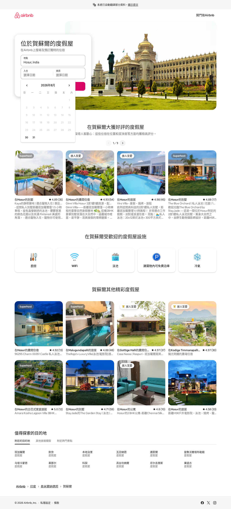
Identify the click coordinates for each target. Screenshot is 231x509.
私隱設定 (45, 502)
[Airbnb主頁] (24, 15)
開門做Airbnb (205, 15)
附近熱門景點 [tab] (64, 440)
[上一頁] (109, 143)
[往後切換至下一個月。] (69, 85)
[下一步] (122, 143)
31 (34, 137)
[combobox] (53, 62)
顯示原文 (133, 4)
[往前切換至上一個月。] (27, 85)
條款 (56, 502)
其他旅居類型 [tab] (43, 440)
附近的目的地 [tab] (22, 440)
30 (26, 137)
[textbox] (37, 75)
